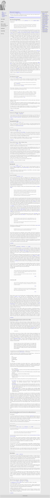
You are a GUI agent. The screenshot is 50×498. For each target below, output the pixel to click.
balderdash (28, 32)
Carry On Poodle (13, 175)
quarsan (17, 77)
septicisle (18, 72)
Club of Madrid (23, 132)
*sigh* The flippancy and (45, 15)
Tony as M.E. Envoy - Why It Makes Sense (18, 142)
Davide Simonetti (18, 176)
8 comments (11, 317)
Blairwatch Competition (14, 12)
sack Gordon (16, 260)
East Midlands (14, 380)
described (32, 328)
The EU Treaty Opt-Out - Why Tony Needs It (19, 479)
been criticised (23, 214)
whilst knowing (23, 208)
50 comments (12, 17)
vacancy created (37, 225)
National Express (22, 351)
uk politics (37, 20)
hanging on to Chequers (36, 255)
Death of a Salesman (45, 22)
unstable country (20, 209)
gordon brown (26, 20)
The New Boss (13, 245)
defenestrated (32, 415)
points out (38, 50)
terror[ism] (34, 20)
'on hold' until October (25, 167)
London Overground (15, 388)
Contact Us (3, 16)
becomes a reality (32, 179)
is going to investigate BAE (17, 166)
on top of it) (33, 327)
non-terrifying (36, 32)
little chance (36, 213)
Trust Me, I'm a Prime (45, 29)
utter (21, 32)
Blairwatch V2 (3, 14)
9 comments (11, 110)
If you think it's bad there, (45, 19)
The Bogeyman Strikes (14, 76)
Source (35, 276)
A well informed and (45, 31)
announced (17, 369)
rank (22, 32)
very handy (34, 201)
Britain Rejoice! (13, 425)
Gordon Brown (18, 83)
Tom (16, 20)
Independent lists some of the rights (16, 482)
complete (19, 32)
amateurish (25, 32)
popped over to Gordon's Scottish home (15, 117)
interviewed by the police (19, 125)
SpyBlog (18, 68)
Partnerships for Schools (17, 338)
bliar (20, 122)
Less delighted (12, 205)
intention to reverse (17, 296)
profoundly (32, 32)
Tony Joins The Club (14, 129)
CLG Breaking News (4, 15)
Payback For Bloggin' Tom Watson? (17, 112)
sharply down (12, 397)
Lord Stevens (22, 85)
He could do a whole (45, 17)
